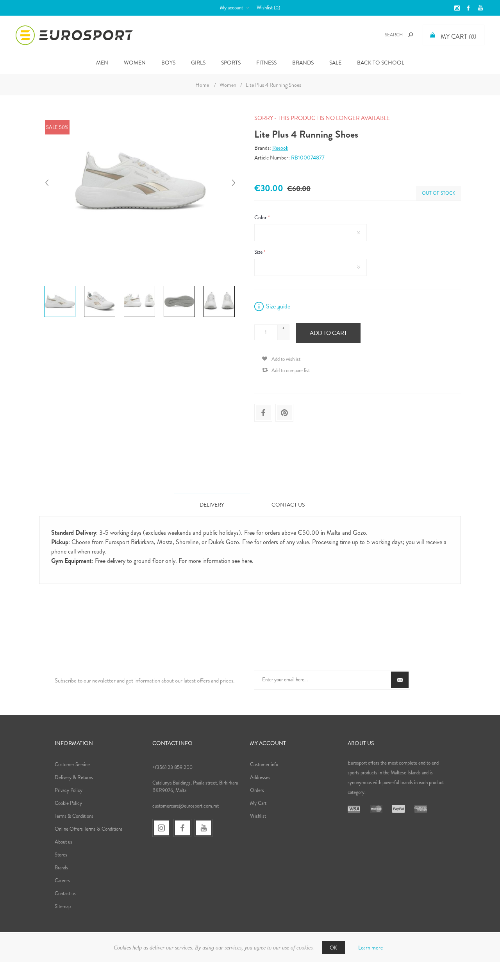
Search (410, 35)
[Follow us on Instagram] (161, 827)
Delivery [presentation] (212, 505)
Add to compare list (290, 370)
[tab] (212, 504)
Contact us (65, 893)
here (246, 560)
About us (63, 842)
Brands (303, 62)
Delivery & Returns (74, 777)
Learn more (370, 947)
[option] (61, 286)
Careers (62, 880)
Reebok (280, 148)
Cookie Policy (68, 803)
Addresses (260, 777)
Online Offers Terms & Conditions (89, 829)
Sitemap (63, 906)
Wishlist (258, 816)
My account (231, 7)
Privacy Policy (68, 790)
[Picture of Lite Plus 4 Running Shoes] (59, 285)
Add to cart (328, 333)
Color (261, 217)
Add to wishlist (285, 359)
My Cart (258, 803)
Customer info (264, 764)
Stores (61, 854)
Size (259, 252)
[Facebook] (182, 827)
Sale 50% (57, 127)
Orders (257, 790)
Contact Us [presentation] (288, 505)
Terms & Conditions (74, 816)
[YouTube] (203, 827)
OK (333, 947)
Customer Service (72, 764)
